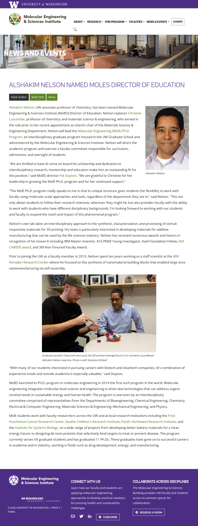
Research (94, 22)
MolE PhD (38, 97)
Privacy (55, 507)
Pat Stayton (68, 175)
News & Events (157, 22)
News (51, 97)
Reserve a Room (151, 512)
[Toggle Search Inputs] (75, 29)
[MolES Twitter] (81, 516)
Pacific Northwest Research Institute (148, 421)
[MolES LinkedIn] (89, 516)
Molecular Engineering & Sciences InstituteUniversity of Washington (38, 20)
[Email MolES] (73, 516)
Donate (178, 21)
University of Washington (14, 5)
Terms (11, 511)
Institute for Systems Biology (36, 427)
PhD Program (115, 22)
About (78, 22)
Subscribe (110, 517)
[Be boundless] (43, 500)
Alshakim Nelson (21, 107)
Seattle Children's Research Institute (92, 421)
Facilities (135, 22)
